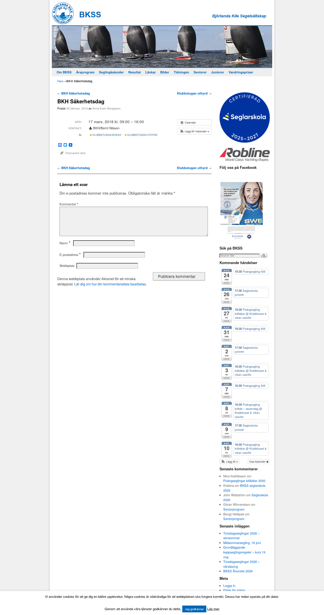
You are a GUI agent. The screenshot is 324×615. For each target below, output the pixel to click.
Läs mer (213, 608)
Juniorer (217, 72)
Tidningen (181, 72)
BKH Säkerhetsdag (73, 93)
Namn (65, 243)
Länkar (150, 72)
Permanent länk (75, 153)
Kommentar (69, 204)
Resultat (134, 72)
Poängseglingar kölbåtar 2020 (244, 480)
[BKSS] (162, 46)
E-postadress (70, 254)
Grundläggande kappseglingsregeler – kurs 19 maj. (244, 552)
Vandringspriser (241, 72)
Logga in (229, 585)
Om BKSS (64, 72)
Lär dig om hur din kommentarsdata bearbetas (110, 284)
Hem (60, 81)
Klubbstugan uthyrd (194, 93)
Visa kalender (257, 461)
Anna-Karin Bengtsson (106, 108)
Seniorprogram (233, 509)
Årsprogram (85, 72)
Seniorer (200, 72)
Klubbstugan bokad (106, 135)
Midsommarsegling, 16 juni (242, 542)
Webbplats (67, 265)
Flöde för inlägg (234, 590)
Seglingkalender (111, 72)
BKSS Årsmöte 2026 (238, 571)
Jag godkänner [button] (194, 609)
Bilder (164, 72)
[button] (194, 131)
